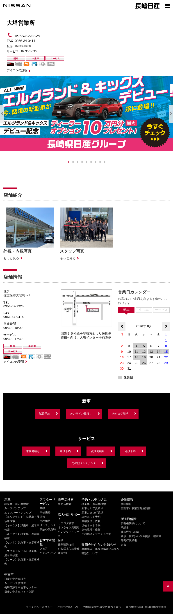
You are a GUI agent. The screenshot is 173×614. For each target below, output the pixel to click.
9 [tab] (104, 162)
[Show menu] (167, 5)
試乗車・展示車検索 (16, 504)
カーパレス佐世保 (15, 583)
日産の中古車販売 (15, 579)
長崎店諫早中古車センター (20, 587)
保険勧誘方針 (66, 544)
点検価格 (45, 520)
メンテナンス (48, 525)
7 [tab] (95, 162)
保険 (60, 540)
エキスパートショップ (17, 512)
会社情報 (126, 504)
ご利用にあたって (68, 607)
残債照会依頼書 (130, 532)
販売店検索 (64, 504)
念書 (123, 544)
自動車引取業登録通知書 (135, 508)
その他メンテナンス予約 (96, 534)
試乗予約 (44, 413)
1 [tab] (68, 162)
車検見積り (33, 451)
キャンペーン (48, 552)
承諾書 (125, 527)
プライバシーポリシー (39, 607)
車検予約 (65, 451)
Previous (2, 114)
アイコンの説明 (17, 70)
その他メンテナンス (84, 463)
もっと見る (11, 258)
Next (171, 114)
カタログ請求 (120, 413)
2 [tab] (73, 162)
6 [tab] (91, 162)
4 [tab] (82, 162)
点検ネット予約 (91, 525)
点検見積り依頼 (91, 529)
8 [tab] (100, 162)
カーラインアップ (15, 508)
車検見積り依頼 (91, 521)
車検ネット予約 (91, 516)
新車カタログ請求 (92, 512)
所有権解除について (133, 523)
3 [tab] (77, 162)
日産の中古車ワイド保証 (19, 591)
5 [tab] (86, 162)
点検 (42, 516)
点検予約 (130, 451)
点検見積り (98, 451)
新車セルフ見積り (92, 508)
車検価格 (45, 512)
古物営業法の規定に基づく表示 (102, 607)
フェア (44, 548)
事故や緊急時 (48, 529)
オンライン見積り (81, 413)
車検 (42, 508)
